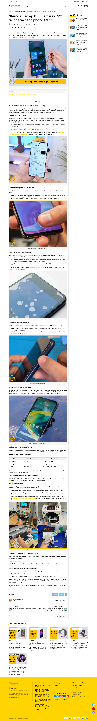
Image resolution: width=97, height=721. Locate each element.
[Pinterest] (63, 600)
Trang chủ (27, 6)
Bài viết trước (14, 606)
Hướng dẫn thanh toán (77, 687)
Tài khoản (10, 1)
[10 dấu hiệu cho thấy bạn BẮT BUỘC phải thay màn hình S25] (59, 633)
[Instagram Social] (60, 696)
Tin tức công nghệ (64, 6)
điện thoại (23, 263)
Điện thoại (34, 6)
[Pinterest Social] (62, 696)
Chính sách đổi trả (76, 694)
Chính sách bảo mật (77, 692)
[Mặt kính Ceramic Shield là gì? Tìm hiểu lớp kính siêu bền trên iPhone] (72, 42)
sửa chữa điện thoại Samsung (23, 255)
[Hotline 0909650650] (93, 708)
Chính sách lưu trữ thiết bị (78, 696)
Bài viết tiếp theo (60, 606)
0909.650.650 (76, 1)
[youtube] (66, 600)
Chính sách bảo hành (77, 690)
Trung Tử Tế (18, 24)
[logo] (16, 6)
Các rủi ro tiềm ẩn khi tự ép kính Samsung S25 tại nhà (22, 94)
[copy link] (24, 27)
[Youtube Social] (68, 696)
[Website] (60, 600)
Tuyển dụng (56, 690)
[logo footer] (19, 683)
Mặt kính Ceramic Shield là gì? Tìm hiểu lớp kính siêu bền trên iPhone (82, 42)
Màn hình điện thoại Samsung (23, 128)
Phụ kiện (56, 6)
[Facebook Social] (55, 696)
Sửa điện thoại (42, 6)
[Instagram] (64, 600)
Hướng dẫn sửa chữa (15, 629)
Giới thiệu (56, 685)
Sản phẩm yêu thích (17, 1)
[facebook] (59, 600)
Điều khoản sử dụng (77, 685)
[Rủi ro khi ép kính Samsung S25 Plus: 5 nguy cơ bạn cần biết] (18, 658)
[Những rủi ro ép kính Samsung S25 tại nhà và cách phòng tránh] (38, 633)
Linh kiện (50, 6)
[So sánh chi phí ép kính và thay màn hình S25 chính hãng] (79, 633)
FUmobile (21, 487)
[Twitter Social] (57, 696)
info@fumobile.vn (85, 1)
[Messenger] (93, 712)
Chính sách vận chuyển (77, 699)
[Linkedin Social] (65, 696)
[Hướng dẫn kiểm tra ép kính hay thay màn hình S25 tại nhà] (18, 633)
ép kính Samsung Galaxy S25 (47, 129)
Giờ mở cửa (56, 687)
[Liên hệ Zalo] (93, 705)
